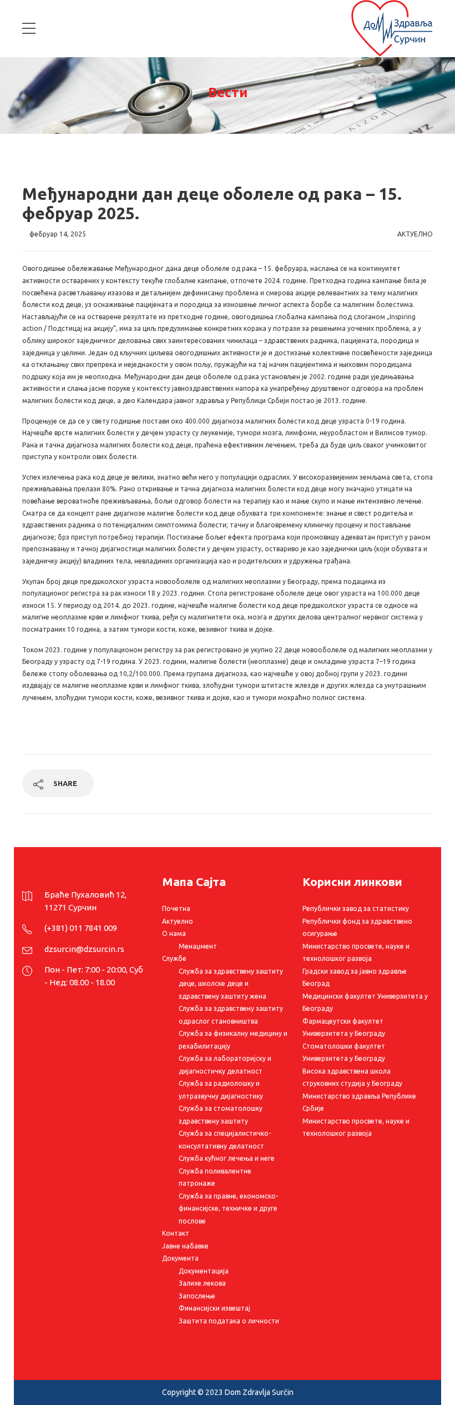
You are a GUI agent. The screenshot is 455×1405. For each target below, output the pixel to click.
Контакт (175, 1233)
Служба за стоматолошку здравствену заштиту (220, 1115)
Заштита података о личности (229, 1321)
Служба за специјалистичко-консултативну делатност (225, 1140)
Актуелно (415, 234)
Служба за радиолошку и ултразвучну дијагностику (221, 1090)
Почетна (176, 908)
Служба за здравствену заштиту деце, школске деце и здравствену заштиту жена (231, 984)
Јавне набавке (185, 1246)
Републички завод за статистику (355, 908)
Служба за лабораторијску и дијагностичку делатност (225, 1065)
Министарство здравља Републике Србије (359, 1102)
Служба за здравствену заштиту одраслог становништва (231, 1015)
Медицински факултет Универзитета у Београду (365, 1003)
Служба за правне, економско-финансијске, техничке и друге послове (228, 1208)
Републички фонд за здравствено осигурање (357, 928)
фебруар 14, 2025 (57, 234)
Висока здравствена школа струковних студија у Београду (352, 1077)
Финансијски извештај (214, 1308)
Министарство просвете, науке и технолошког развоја (356, 953)
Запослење (197, 1296)
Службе (174, 958)
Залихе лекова (202, 1283)
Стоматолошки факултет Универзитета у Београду (343, 1052)
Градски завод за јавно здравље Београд (354, 978)
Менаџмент (198, 946)
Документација (204, 1271)
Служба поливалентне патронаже (215, 1177)
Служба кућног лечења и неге (227, 1158)
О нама (174, 933)
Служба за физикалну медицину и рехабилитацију (233, 1040)
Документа (180, 1258)
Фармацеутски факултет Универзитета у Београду (343, 1028)
